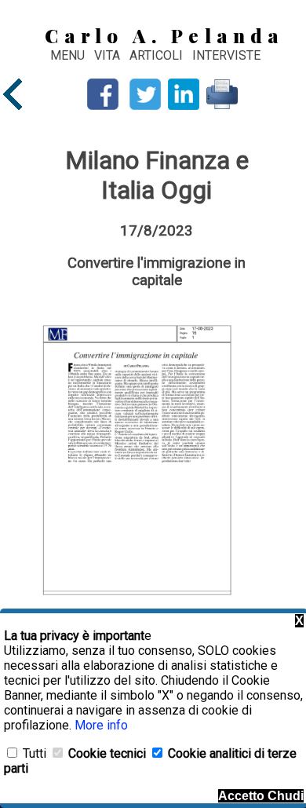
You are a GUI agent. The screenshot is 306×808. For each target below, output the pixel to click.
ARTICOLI (157, 55)
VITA (108, 55)
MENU (67, 55)
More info (101, 725)
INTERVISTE (226, 55)
